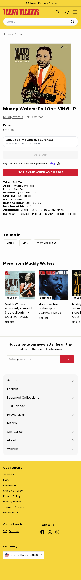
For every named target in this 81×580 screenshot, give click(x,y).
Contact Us (10, 485)
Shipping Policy (13, 491)
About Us (9, 474)
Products (20, 34)
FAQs (6, 480)
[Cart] (66, 12)
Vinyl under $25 (47, 242)
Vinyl (26, 242)
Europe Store (47, 3)
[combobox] (40, 22)
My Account (10, 512)
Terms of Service (14, 507)
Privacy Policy (12, 501)
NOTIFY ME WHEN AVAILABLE (40, 172)
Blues (10, 242)
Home (7, 34)
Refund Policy (12, 496)
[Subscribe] (67, 359)
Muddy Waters (13, 117)
